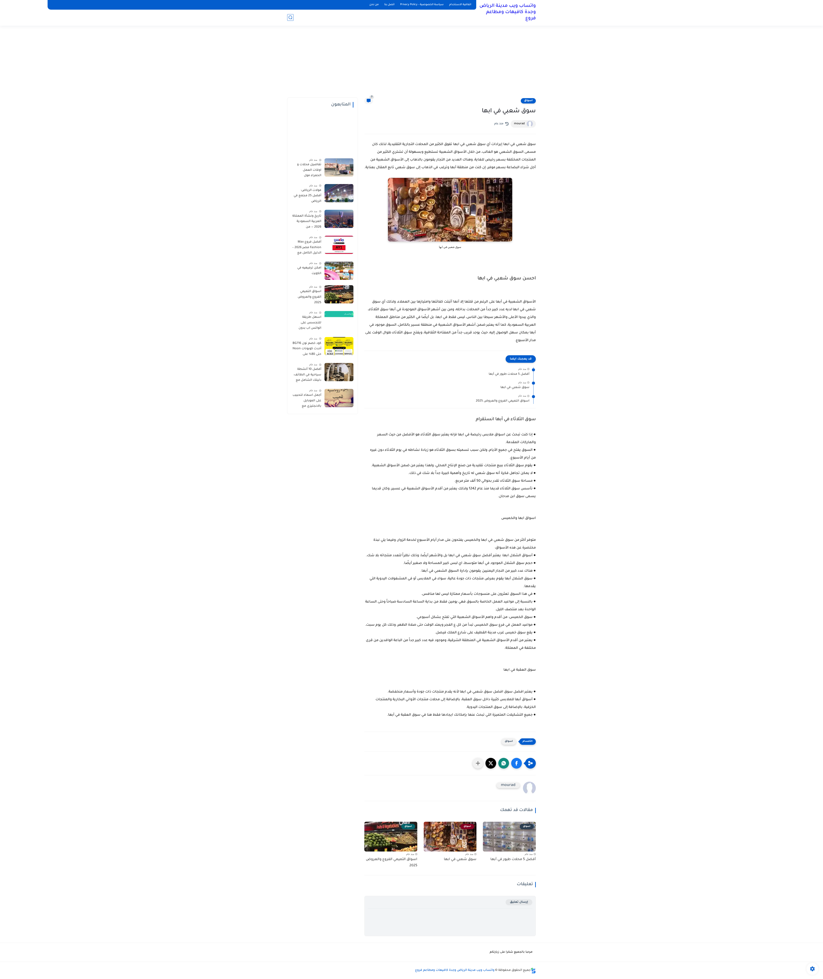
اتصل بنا (389, 4)
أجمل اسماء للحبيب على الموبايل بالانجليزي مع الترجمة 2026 (307, 401)
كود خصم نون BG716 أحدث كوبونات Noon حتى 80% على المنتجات (307, 350)
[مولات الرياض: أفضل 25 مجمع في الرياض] (338, 193)
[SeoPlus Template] (533, 970)
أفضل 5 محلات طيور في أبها (509, 374)
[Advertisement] (411, 64)
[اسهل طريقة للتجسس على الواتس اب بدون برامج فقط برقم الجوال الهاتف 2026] (338, 320)
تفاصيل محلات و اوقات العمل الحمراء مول (309, 170)
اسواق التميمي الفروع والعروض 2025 (502, 401)
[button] (516, 763)
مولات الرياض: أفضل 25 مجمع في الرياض (307, 196)
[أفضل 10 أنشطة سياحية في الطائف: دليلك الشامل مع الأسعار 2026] (338, 372)
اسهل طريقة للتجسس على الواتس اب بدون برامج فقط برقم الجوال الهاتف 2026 (307, 323)
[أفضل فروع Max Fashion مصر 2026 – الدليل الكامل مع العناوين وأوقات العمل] (338, 245)
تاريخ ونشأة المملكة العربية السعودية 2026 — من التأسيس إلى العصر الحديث (306, 222)
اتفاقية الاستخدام (460, 4)
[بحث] (290, 17)
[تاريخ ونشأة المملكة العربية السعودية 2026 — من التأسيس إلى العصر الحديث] (338, 219)
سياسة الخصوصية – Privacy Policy (422, 4)
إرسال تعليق (519, 902)
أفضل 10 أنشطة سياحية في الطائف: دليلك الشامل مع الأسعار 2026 (307, 376)
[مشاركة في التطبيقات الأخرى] (478, 763)
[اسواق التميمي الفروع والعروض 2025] (338, 294)
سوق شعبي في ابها (514, 387)
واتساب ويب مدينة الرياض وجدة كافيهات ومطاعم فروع (507, 12)
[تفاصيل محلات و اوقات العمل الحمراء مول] (338, 167)
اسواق (528, 100)
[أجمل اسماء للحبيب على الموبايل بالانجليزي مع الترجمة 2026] (338, 398)
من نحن (374, 4)
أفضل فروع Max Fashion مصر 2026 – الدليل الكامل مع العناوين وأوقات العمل (306, 248)
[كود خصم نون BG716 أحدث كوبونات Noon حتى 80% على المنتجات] (338, 346)
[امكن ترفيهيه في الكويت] (338, 271)
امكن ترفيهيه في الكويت (309, 270)
